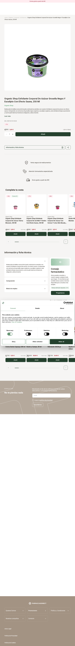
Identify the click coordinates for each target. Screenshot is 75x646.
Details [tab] (37, 308)
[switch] (28, 333)
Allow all (61, 341)
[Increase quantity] (13, 134)
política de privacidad (46, 400)
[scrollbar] (37, 242)
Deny (13, 341)
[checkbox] (33, 400)
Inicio (6, 17)
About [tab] (62, 308)
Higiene (11, 17)
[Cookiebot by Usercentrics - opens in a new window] (65, 303)
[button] (37, 611)
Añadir (15, 234)
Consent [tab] (13, 308)
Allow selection (38, 341)
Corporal (16, 17)
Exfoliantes (23, 17)
